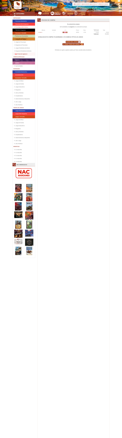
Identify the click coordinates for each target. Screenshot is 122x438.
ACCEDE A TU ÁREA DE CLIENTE (99, 4)
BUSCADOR (86, 4)
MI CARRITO (78, 4)
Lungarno (40, 32)
